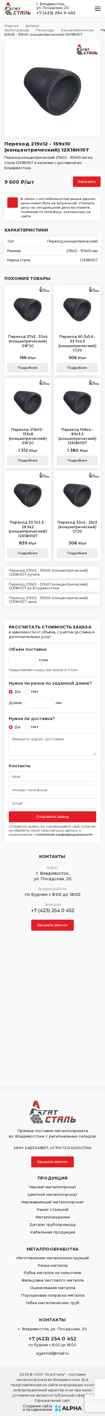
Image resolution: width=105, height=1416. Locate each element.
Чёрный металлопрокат (52, 1186)
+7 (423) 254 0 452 (56, 12)
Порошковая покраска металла (53, 1295)
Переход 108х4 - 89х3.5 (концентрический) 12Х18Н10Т (77, 436)
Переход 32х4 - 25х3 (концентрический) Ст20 (77, 526)
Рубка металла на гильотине (52, 1272)
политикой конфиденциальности (64, 834)
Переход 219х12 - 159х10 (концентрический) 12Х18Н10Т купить (48, 572)
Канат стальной (53, 1209)
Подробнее (28, 368)
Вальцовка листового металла (53, 1280)
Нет (34, 691)
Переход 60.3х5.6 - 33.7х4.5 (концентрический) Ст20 (77, 343)
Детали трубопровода (52, 1224)
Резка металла (53, 1265)
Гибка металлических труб (52, 1302)
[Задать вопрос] (100, 1384)
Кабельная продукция (52, 1232)
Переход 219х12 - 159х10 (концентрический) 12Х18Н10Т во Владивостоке (48, 586)
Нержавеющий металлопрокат (52, 1202)
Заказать (87, 181)
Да (17, 691)
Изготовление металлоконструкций (52, 1257)
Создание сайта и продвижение (37, 1407)
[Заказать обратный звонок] (100, 1394)
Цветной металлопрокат (52, 1194)
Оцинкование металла (52, 1287)
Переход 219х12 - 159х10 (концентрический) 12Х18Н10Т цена (48, 600)
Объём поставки (28, 649)
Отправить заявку (52, 816)
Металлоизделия (52, 1217)
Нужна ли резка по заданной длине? (50, 683)
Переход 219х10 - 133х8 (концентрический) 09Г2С (28, 436)
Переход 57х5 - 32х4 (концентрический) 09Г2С (28, 341)
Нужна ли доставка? (32, 719)
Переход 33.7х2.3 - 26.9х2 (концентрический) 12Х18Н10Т (28, 529)
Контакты (19, 766)
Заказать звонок (52, 925)
